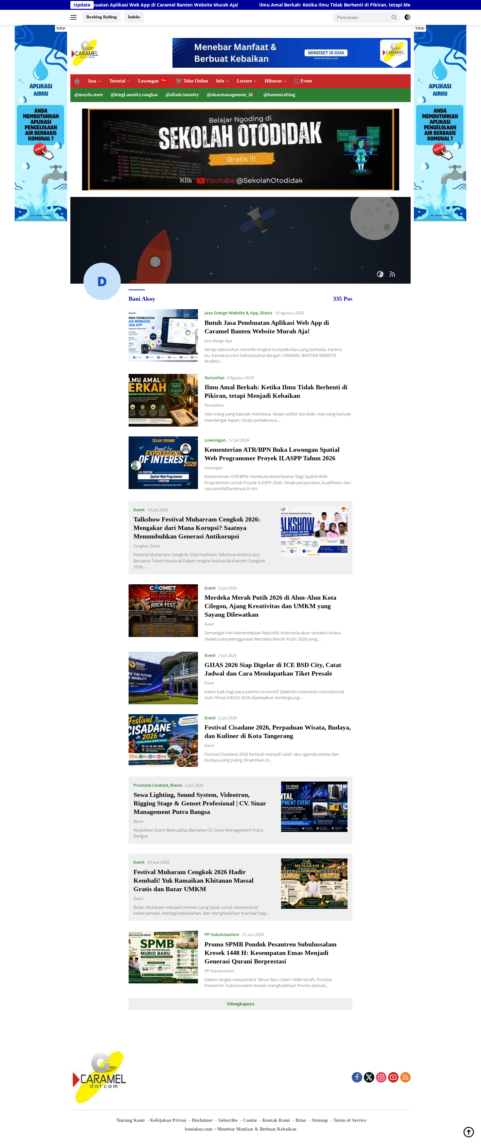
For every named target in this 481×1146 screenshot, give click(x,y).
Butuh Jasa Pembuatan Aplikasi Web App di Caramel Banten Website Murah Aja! (97, 5)
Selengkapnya (240, 1003)
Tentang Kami (130, 1120)
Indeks (134, 16)
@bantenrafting (279, 94)
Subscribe (228, 1120)
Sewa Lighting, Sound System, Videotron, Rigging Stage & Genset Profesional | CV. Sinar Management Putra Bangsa (200, 803)
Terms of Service (349, 1120)
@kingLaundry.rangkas (134, 94)
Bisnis (266, 313)
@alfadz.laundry (182, 94)
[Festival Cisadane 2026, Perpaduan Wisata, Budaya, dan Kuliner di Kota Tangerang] (163, 740)
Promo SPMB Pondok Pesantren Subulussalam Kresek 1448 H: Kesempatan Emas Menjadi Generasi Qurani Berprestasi (271, 953)
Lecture (244, 81)
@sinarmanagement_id (230, 94)
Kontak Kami (276, 1120)
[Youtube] (393, 1078)
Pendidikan (214, 405)
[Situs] (380, 274)
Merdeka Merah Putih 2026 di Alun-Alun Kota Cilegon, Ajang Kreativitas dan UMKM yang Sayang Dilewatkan (270, 606)
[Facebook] (357, 1078)
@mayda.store (88, 94)
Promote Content (151, 785)
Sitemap (320, 1120)
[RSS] (405, 1078)
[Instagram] (381, 1078)
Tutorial (117, 81)
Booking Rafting (101, 16)
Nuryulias (214, 377)
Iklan (300, 1120)
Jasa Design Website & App (231, 313)
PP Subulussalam (222, 934)
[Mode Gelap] (407, 17)
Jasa (92, 81)
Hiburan (273, 81)
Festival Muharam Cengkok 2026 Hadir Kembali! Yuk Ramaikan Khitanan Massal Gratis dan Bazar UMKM (194, 880)
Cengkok (141, 546)
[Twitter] (369, 1078)
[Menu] (74, 17)
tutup (61, 28)
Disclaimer (202, 1120)
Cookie (250, 1120)
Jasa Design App (218, 341)
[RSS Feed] (392, 274)
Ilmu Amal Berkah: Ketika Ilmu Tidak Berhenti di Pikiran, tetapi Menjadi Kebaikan (301, 5)
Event (139, 510)
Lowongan (148, 81)
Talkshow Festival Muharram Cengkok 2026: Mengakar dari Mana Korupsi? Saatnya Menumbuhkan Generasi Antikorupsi (197, 528)
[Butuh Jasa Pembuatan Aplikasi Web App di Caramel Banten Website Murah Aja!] (163, 336)
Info (220, 81)
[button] (394, 17)
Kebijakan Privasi (168, 1120)
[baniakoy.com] (85, 52)
